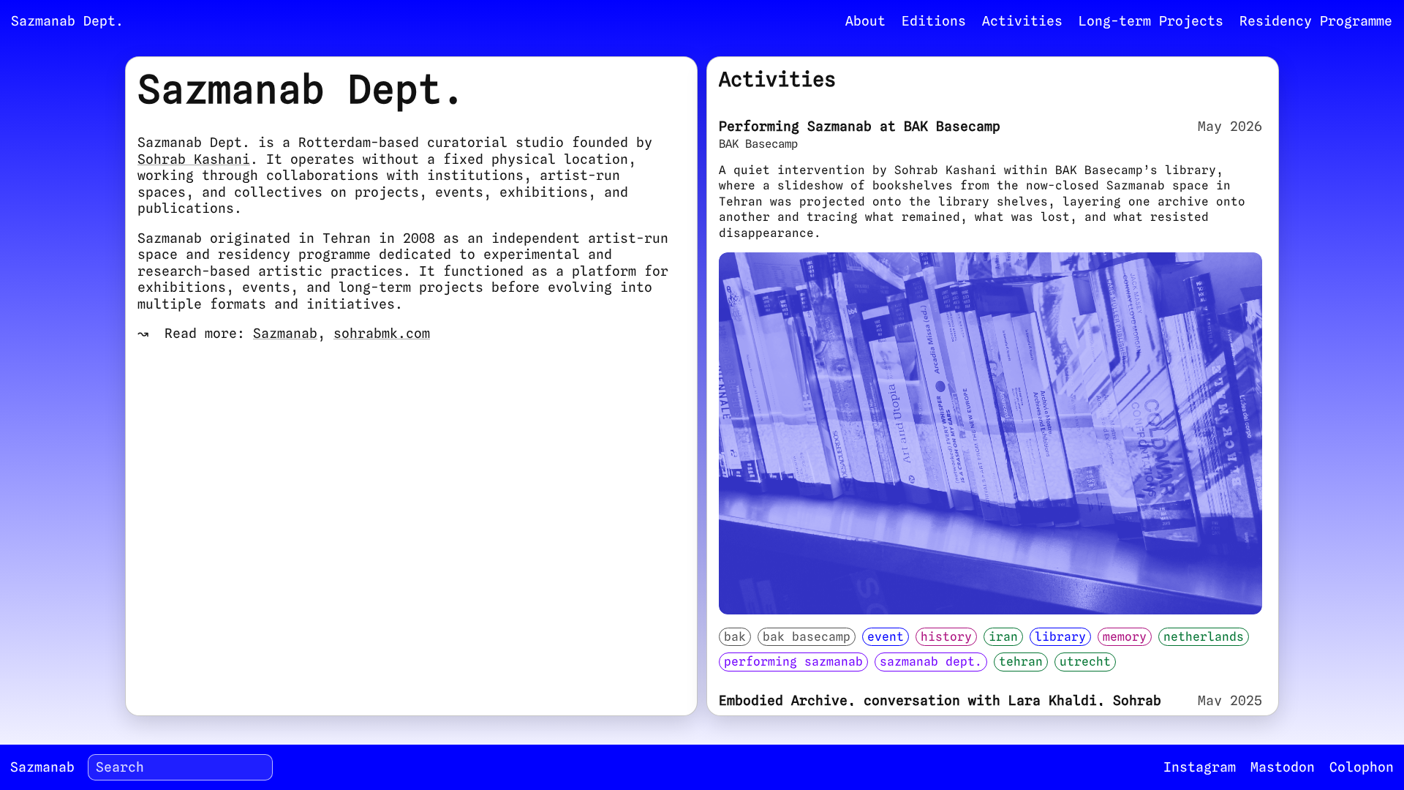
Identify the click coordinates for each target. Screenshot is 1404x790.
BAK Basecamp (806, 636)
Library (1060, 636)
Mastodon (1282, 767)
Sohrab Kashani (193, 159)
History (946, 636)
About (865, 21)
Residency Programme (1315, 21)
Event (885, 636)
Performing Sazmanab (793, 661)
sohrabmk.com (381, 333)
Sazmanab (285, 333)
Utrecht (1085, 661)
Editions (934, 21)
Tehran (1021, 661)
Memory (1125, 636)
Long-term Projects (1151, 21)
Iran (1003, 636)
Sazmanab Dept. (931, 661)
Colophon (1361, 767)
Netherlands (1203, 636)
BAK (735, 636)
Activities (1022, 21)
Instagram (1199, 767)
